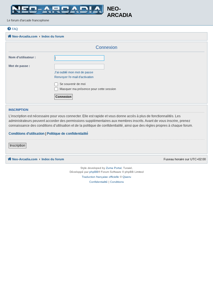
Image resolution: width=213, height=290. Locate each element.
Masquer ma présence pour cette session (87, 89)
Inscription (17, 146)
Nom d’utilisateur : (22, 57)
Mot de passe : (19, 66)
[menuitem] (12, 29)
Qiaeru (127, 176)
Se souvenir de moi (72, 84)
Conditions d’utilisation (26, 134)
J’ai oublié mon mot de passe (73, 72)
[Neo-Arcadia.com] (57, 9)
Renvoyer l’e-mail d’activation (73, 77)
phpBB (93, 171)
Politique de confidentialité (67, 134)
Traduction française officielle (100, 176)
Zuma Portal (113, 167)
